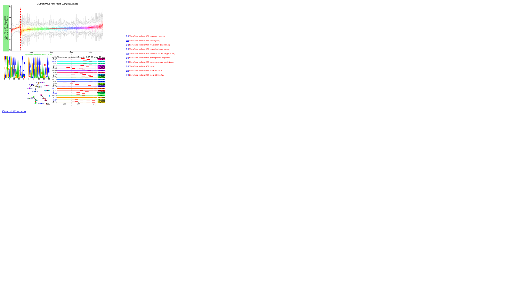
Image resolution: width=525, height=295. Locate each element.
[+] (127, 36)
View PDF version (14, 111)
